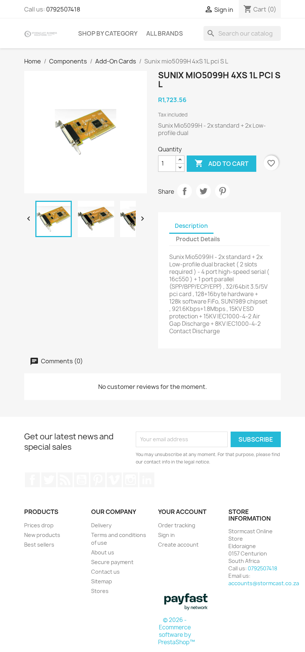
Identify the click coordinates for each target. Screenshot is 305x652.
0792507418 (63, 9)
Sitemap (101, 581)
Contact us (105, 571)
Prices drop (39, 525)
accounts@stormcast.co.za (263, 583)
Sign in (166, 534)
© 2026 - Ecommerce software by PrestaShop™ (176, 631)
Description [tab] (191, 226)
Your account (182, 512)
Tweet (203, 191)
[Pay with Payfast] (186, 601)
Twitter (48, 479)
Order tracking (176, 525)
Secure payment (112, 562)
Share (184, 191)
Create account (178, 544)
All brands (164, 33)
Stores (100, 590)
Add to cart (221, 163)
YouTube (81, 479)
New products (42, 534)
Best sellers (39, 544)
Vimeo (114, 479)
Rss (65, 479)
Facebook (32, 479)
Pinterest (222, 191)
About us (102, 552)
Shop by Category (108, 33)
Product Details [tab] (198, 239)
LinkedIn (146, 479)
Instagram (130, 479)
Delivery (101, 525)
